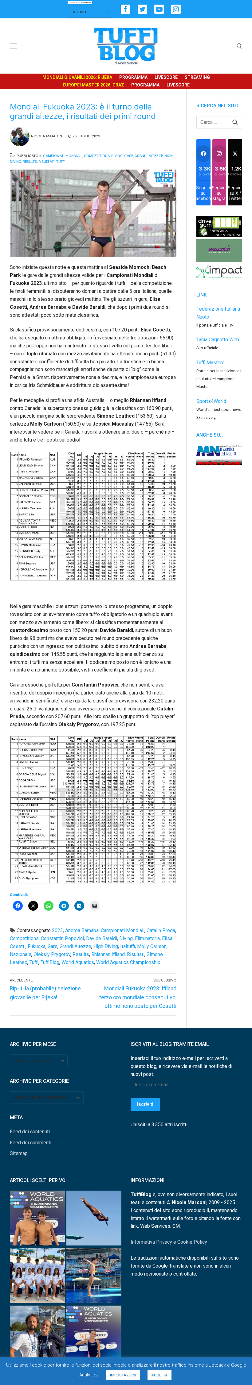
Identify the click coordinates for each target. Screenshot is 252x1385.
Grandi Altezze (149, 156)
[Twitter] (142, 9)
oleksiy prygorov (51, 954)
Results (30, 161)
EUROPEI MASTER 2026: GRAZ (93, 84)
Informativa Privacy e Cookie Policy (169, 1242)
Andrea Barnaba (82, 930)
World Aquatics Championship (128, 962)
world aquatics (77, 962)
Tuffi (60, 161)
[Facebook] (125, 9)
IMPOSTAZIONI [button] (123, 1375)
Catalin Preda (161, 930)
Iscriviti (145, 1104)
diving (126, 938)
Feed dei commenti (30, 1143)
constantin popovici (62, 938)
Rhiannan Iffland (108, 954)
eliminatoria (147, 938)
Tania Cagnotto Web (217, 339)
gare (52, 946)
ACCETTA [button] (159, 1375)
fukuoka (36, 946)
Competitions (97, 156)
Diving (117, 156)
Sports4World (211, 401)
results (81, 954)
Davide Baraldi (101, 938)
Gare (128, 156)
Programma (133, 77)
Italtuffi (127, 946)
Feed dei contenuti (30, 1131)
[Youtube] (159, 9)
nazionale (20, 954)
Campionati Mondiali (62, 156)
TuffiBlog (50, 962)
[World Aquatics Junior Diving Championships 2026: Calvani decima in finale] (94, 1334)
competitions (24, 938)
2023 (57, 930)
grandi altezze (75, 946)
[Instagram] (176, 9)
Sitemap (19, 1153)
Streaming (197, 77)
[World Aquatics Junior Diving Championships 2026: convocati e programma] (37, 1276)
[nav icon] (13, 46)
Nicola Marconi (47, 136)
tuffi (34, 962)
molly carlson (152, 946)
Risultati (46, 161)
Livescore (166, 77)
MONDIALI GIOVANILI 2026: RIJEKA (77, 77)
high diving (105, 946)
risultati (135, 954)
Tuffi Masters (210, 362)
